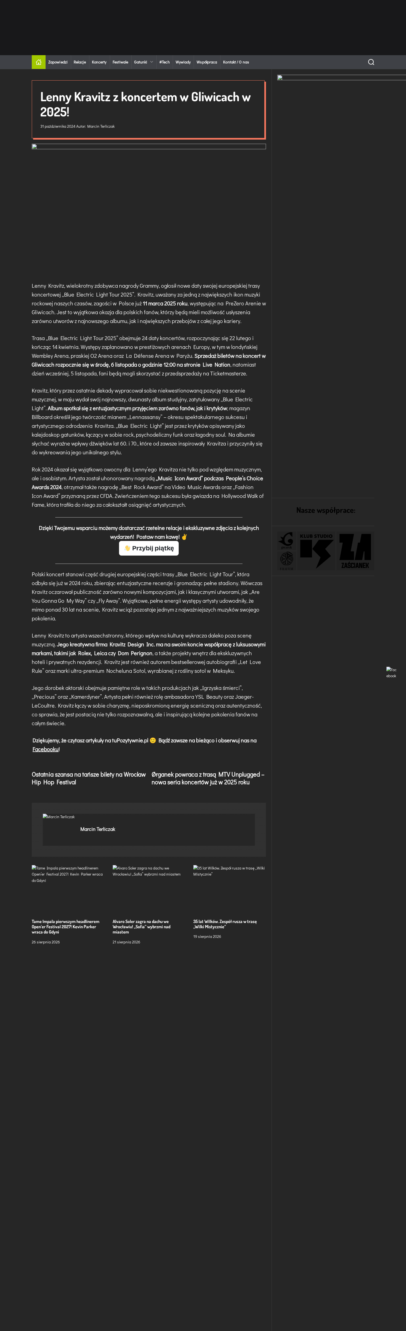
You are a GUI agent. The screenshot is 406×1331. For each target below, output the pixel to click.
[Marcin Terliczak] (59, 817)
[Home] (38, 62)
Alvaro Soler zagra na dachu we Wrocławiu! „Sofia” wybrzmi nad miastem (141, 927)
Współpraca (207, 62)
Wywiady (183, 62)
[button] (286, 541)
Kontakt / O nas (236, 62)
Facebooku (46, 749)
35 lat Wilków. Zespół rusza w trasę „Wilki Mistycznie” (225, 924)
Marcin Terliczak (101, 126)
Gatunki (140, 62)
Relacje (80, 62)
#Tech (164, 62)
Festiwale (120, 62)
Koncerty (99, 62)
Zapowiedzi (58, 62)
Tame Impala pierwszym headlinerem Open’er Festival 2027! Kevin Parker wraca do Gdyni (65, 927)
